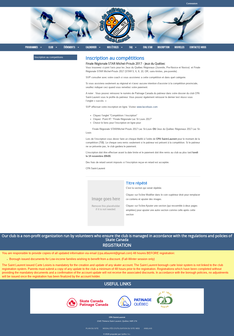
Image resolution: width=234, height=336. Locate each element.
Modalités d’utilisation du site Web (121, 328)
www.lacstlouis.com (147, 106)
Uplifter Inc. (126, 334)
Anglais (148, 328)
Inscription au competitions (49, 57)
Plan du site (92, 328)
